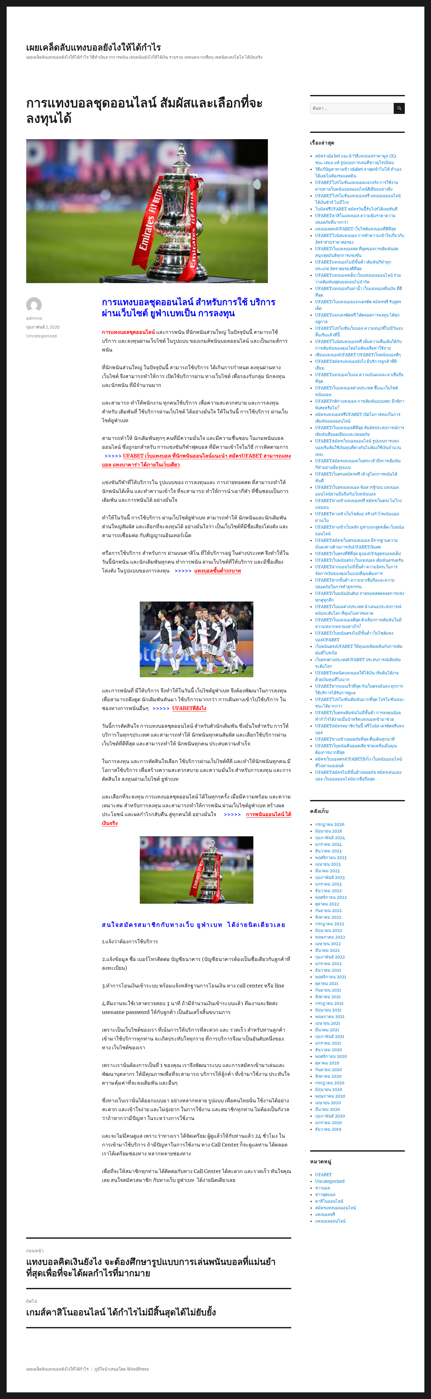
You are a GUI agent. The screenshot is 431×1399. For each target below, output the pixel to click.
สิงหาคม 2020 (328, 1076)
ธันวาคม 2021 (328, 970)
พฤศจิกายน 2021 (330, 977)
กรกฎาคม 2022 (329, 924)
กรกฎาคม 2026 (330, 824)
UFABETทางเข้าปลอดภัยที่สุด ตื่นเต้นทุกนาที (355, 739)
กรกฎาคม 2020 (329, 1083)
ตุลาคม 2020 (327, 1063)
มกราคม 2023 (328, 884)
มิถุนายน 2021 (328, 1010)
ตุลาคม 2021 (327, 983)
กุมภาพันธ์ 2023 (330, 877)
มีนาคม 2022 (327, 950)
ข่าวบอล (322, 1188)
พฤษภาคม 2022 (330, 937)
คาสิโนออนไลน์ (329, 1201)
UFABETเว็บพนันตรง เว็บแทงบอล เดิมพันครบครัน (359, 560)
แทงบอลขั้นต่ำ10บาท (217, 570)
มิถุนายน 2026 (328, 831)
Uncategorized (41, 335)
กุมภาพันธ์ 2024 (330, 837)
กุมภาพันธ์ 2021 (329, 1036)
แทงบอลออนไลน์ (330, 1221)
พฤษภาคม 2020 (330, 1096)
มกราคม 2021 (328, 1043)
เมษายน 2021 (327, 1023)
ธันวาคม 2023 (328, 851)
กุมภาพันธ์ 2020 (330, 1116)
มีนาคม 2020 (327, 1109)
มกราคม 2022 (328, 963)
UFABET (323, 1174)
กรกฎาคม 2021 (329, 1003)
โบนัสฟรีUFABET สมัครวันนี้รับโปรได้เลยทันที (356, 209)
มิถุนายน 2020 (328, 1089)
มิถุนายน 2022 (328, 930)
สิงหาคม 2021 (328, 996)
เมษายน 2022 (328, 943)
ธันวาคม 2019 (328, 1129)
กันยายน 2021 (328, 990)
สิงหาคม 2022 (328, 917)
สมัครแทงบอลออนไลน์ (335, 1208)
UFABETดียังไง (189, 708)
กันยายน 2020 (328, 1069)
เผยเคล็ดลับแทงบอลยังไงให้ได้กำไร (93, 47)
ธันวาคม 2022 (328, 890)
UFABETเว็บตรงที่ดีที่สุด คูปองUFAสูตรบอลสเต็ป (358, 553)
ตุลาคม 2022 (327, 904)
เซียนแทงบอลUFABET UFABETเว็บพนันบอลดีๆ (358, 355)
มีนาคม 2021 (327, 1030)
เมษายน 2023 (327, 864)
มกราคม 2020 (328, 1122)
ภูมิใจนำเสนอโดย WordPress (121, 1369)
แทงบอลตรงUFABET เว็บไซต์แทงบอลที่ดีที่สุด (355, 229)
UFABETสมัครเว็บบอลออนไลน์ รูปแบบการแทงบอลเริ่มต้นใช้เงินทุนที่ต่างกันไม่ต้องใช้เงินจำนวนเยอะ (358, 447)
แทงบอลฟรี (325, 1214)
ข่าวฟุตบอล (325, 1194)
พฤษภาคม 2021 (330, 1016)
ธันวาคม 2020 (328, 1049)
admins (34, 318)
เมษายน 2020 (328, 1103)
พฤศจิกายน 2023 (330, 857)
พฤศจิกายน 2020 (331, 1056)
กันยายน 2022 (328, 910)
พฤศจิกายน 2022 (331, 897)
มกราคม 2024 (328, 844)
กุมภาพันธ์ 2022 (330, 957)
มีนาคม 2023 (327, 871)
